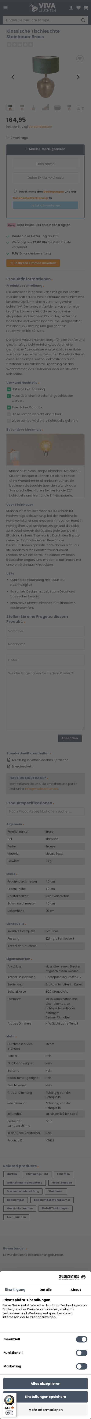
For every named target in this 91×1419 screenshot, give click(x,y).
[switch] (9, 1413)
